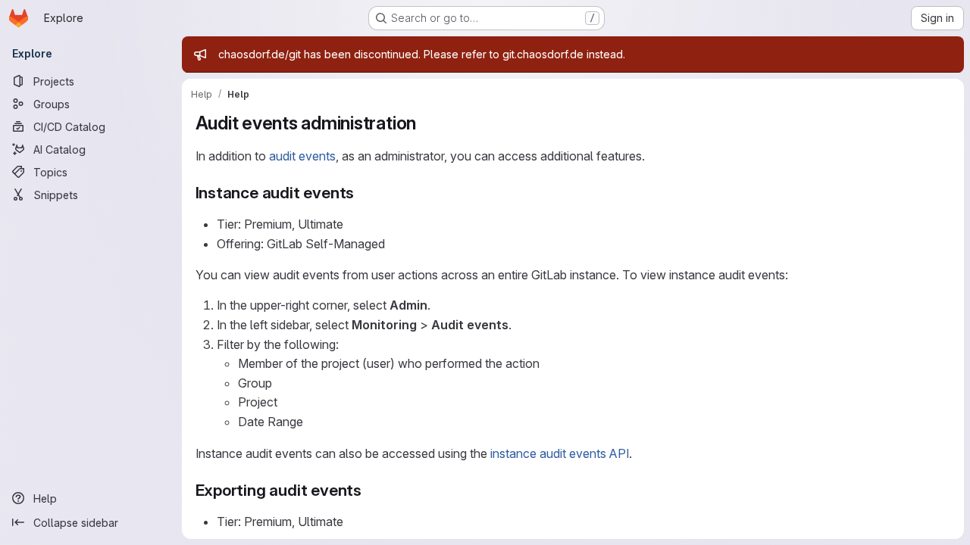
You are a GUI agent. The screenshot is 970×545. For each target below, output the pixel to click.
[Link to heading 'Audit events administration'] (426, 123)
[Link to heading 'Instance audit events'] (362, 192)
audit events (302, 156)
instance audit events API (559, 453)
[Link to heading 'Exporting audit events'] (370, 490)
